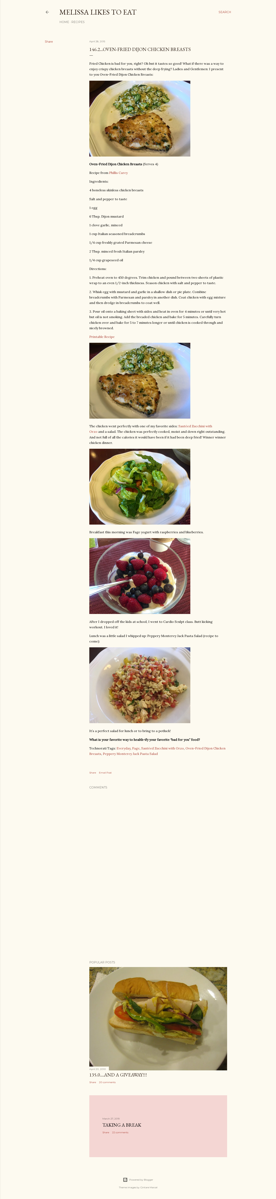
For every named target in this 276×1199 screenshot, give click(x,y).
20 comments (107, 1082)
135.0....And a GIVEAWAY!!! (118, 1075)
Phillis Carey (118, 173)
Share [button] (49, 41)
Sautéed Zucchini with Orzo (162, 748)
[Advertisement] (158, 922)
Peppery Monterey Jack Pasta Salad (130, 754)
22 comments (120, 1132)
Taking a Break (121, 1125)
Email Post (105, 772)
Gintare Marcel (148, 1187)
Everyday (124, 748)
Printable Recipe (102, 337)
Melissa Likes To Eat (98, 12)
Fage (136, 748)
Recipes (78, 22)
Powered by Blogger (141, 1179)
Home (64, 22)
